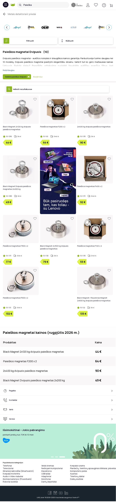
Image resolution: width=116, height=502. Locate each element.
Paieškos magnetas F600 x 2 (15, 298)
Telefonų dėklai (77, 476)
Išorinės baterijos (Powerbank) (17, 479)
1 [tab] (52, 457)
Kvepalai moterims (11, 473)
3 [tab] (62, 457)
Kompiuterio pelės (78, 471)
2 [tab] (56, 457)
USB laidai (45, 473)
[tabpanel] (58, 441)
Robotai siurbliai (10, 481)
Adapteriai (46, 476)
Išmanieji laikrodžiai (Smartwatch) (18, 471)
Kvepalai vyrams (77, 465)
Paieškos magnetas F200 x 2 (52, 126)
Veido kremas (47, 465)
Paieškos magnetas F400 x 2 (89, 186)
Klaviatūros (46, 471)
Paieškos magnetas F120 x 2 (89, 246)
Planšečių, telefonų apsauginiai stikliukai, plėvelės (93, 468)
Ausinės (73, 473)
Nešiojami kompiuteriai (52, 468)
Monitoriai (46, 479)
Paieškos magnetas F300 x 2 (15, 246)
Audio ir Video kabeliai (13, 476)
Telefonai (7, 465)
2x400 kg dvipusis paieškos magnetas (93, 126)
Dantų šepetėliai (49, 481)
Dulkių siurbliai (76, 479)
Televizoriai (8, 468)
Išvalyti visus (37, 77)
